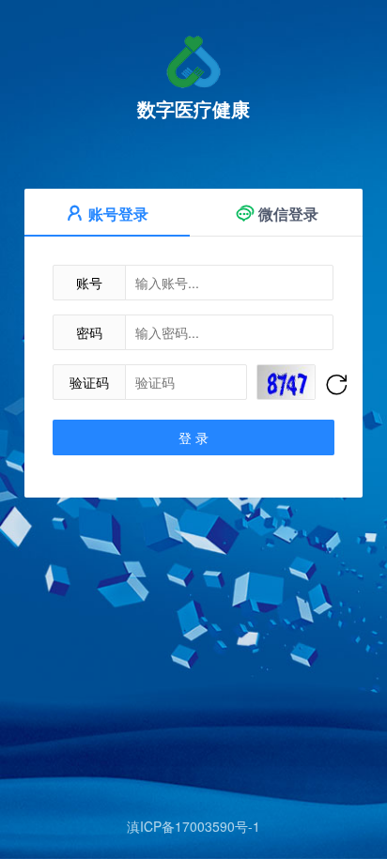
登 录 (193, 437)
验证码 (89, 382)
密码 (89, 332)
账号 (89, 282)
